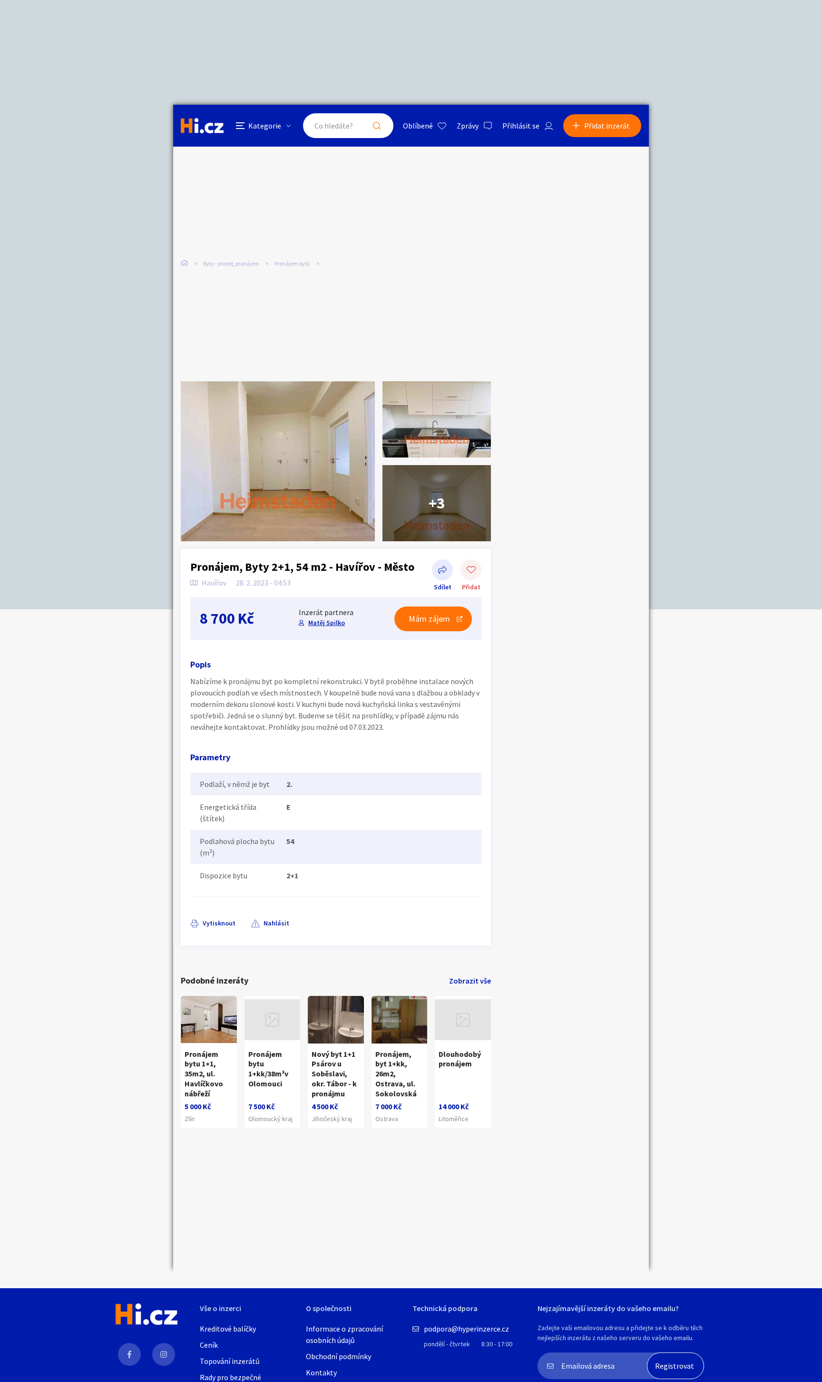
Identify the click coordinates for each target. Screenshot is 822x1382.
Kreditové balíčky (228, 1328)
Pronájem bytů (292, 263)
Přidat (470, 570)
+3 (437, 503)
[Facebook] (129, 1354)
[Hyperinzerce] (202, 125)
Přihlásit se (520, 125)
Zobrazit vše (470, 980)
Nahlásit (276, 923)
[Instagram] (163, 1354)
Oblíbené (418, 125)
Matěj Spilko (326, 622)
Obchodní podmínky (338, 1356)
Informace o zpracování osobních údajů (344, 1334)
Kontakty (321, 1372)
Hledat (376, 125)
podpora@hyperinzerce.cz (466, 1328)
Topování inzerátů (230, 1361)
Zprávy (468, 125)
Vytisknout (219, 923)
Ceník (209, 1345)
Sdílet (442, 570)
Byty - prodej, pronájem (231, 263)
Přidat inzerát (607, 125)
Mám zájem (429, 618)
